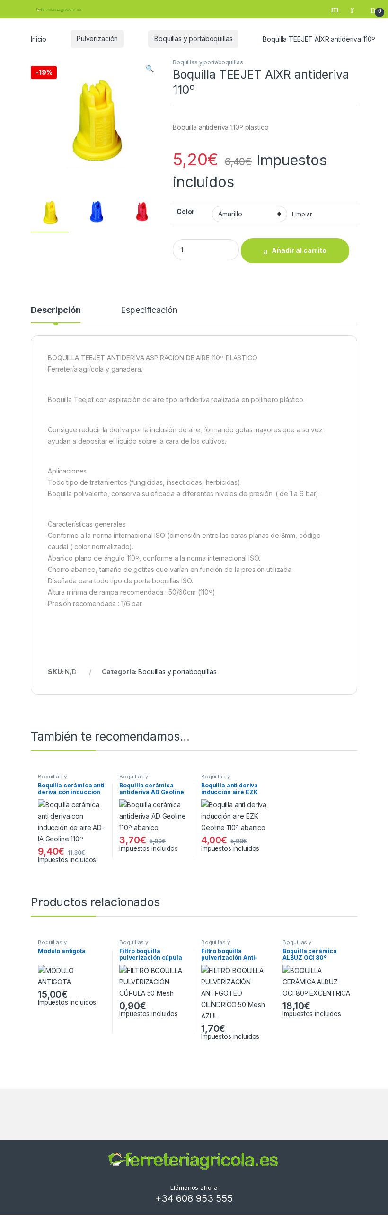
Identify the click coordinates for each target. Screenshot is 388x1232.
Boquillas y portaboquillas (193, 39)
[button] (150, 68)
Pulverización (97, 39)
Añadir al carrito (299, 250)
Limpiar (302, 214)
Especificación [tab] (149, 310)
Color (185, 211)
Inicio (38, 39)
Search (336, 9)
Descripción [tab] (55, 310)
